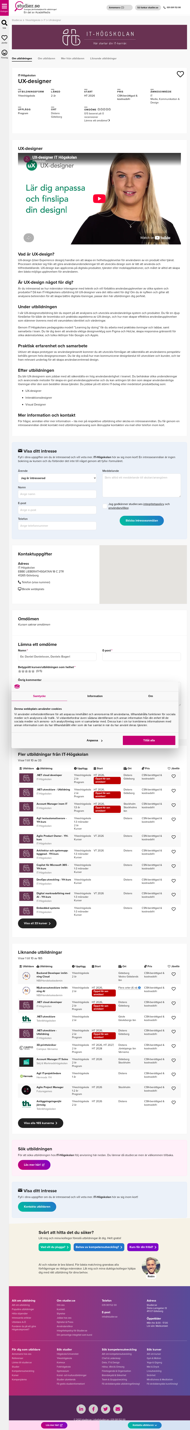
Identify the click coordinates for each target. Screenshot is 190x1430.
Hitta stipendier (20, 1313)
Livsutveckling (154, 1371)
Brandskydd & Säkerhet (114, 1375)
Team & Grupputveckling (114, 1379)
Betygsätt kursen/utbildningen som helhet (46, 667)
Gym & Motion (154, 1358)
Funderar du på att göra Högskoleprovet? (24, 1328)
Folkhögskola (64, 1366)
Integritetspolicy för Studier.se (72, 1330)
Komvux (61, 1362)
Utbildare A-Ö (19, 1322)
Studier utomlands (66, 1379)
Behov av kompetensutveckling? (97, 1247)
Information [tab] (95, 696)
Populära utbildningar (23, 1309)
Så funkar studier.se (147, 7)
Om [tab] (150, 696)
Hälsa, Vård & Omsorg (113, 1366)
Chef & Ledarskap (111, 1358)
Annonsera (114, 7)
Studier (15, 1366)
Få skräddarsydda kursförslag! (162, 1384)
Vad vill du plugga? (53, 1247)
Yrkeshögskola (26, 96)
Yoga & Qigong (154, 1362)
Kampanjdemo (19, 1379)
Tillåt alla (149, 740)
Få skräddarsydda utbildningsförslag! (121, 1384)
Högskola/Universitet (67, 1354)
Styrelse (61, 1313)
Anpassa (92, 740)
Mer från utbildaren (72, 58)
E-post (22, 503)
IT (151, 96)
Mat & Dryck (153, 1366)
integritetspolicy (153, 504)
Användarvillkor (65, 1326)
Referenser (17, 1358)
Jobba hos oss (64, 1318)
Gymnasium (63, 1371)
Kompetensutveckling (23, 1371)
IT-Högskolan (27, 75)
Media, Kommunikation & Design (165, 101)
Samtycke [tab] (39, 696)
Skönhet (151, 1375)
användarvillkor (118, 508)
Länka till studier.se (22, 1362)
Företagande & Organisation (116, 1371)
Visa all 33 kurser (35, 923)
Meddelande (110, 471)
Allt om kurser (154, 1354)
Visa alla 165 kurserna (39, 1123)
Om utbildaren (46, 58)
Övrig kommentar (30, 680)
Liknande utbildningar (103, 58)
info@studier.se (109, 1316)
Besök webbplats (32, 589)
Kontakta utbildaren (37, 1206)
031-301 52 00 (174, 7)
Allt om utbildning (21, 1305)
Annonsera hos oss (21, 1354)
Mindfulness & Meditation (160, 1379)
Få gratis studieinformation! (71, 1384)
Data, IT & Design (111, 1362)
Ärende (23, 471)
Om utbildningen (22, 58)
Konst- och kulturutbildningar (71, 1375)
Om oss (61, 1305)
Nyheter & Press (65, 1322)
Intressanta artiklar (21, 1318)
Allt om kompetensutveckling (117, 1354)
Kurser (15, 1375)
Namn (22, 487)
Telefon (23, 519)
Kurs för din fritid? (141, 1247)
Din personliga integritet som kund (74, 1335)
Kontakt (61, 1309)
